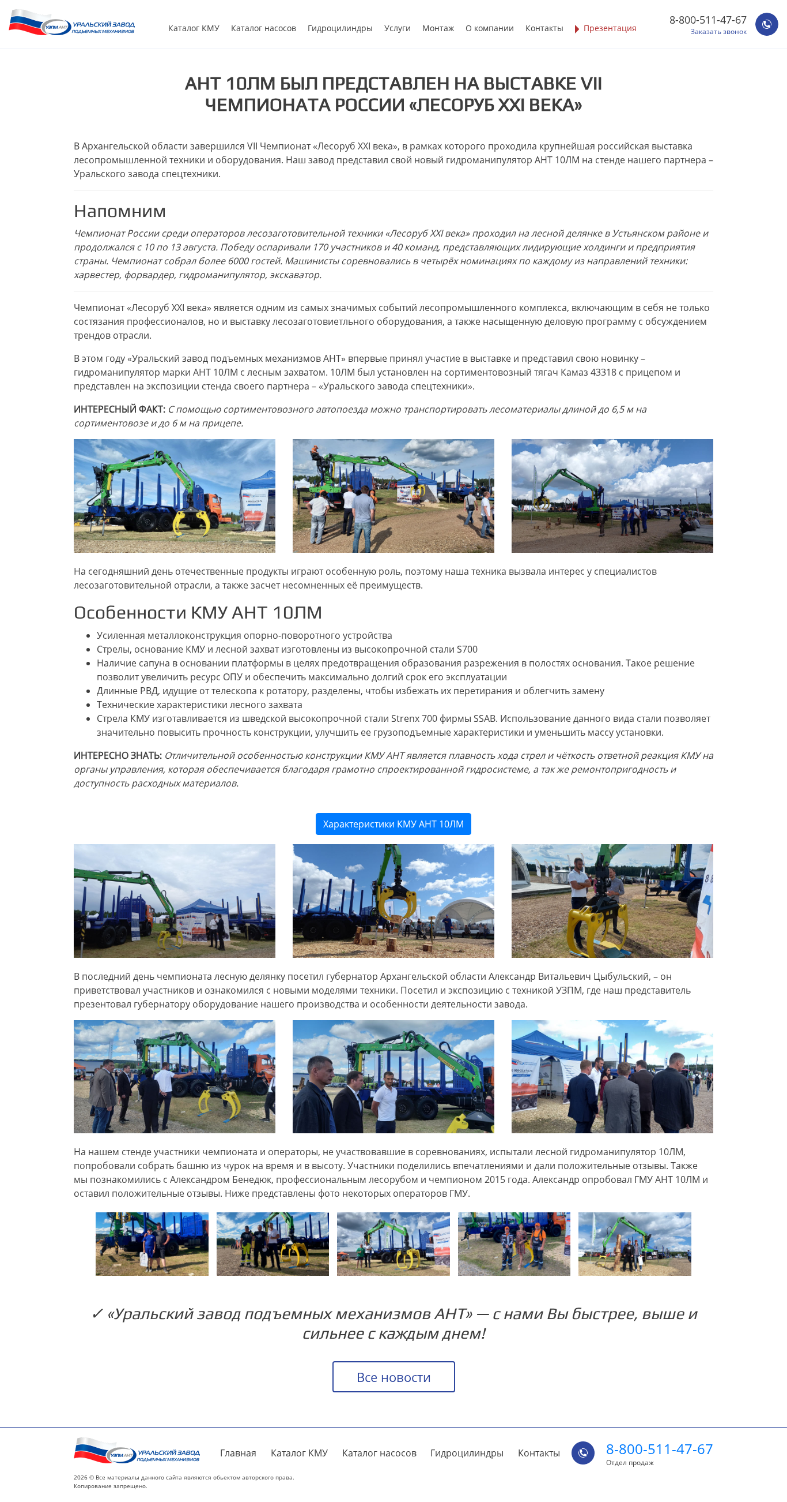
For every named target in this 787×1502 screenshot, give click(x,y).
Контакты (544, 28)
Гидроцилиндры (340, 28)
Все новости (394, 1376)
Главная (238, 1453)
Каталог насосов (263, 28)
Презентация (610, 28)
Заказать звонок (719, 31)
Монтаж (438, 28)
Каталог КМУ (194, 28)
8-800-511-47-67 (708, 20)
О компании (490, 28)
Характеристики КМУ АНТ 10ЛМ (393, 824)
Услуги (397, 28)
